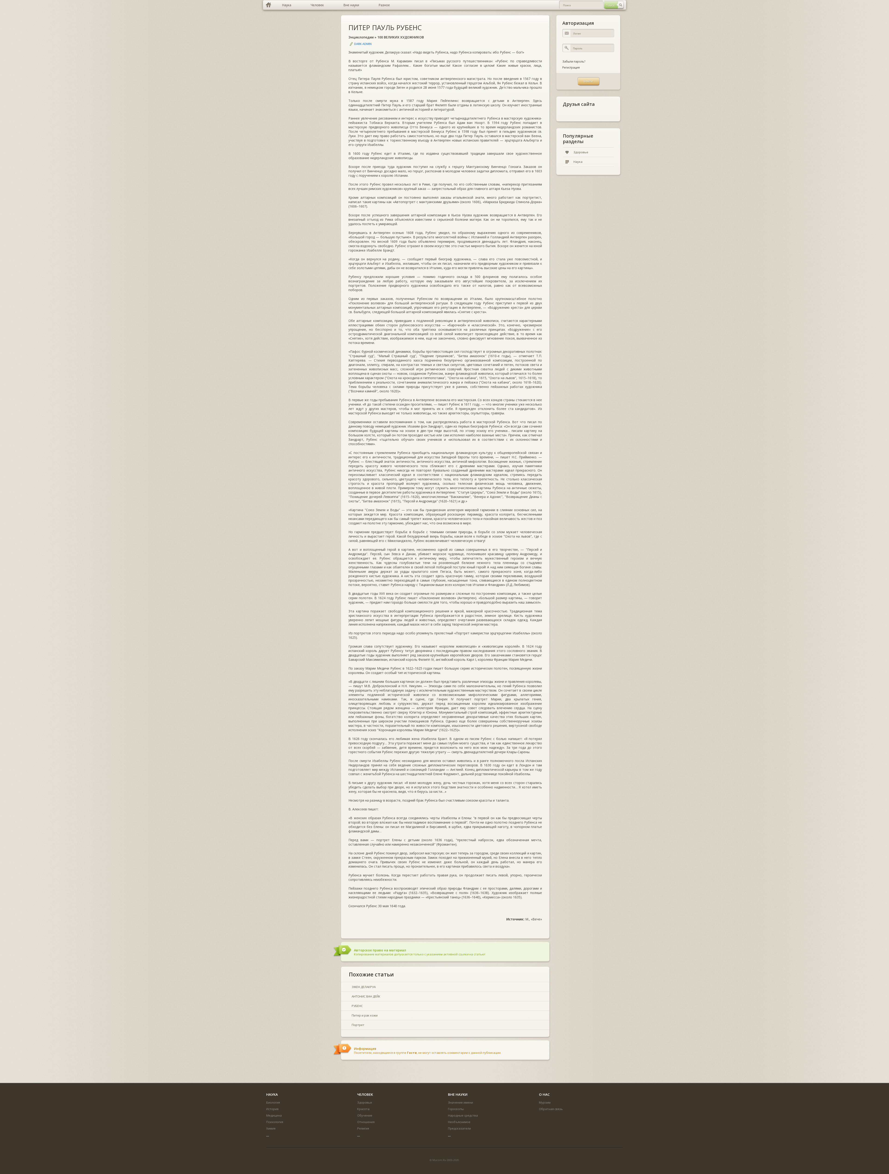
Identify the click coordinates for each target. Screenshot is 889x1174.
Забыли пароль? (573, 61)
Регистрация (571, 67)
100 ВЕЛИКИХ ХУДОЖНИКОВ (400, 37)
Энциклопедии (361, 37)
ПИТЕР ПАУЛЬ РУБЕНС (385, 27)
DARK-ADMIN (363, 44)
